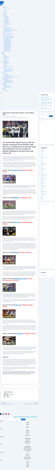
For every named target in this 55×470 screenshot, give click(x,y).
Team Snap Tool (6, 28)
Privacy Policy (27, 455)
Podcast (42, 177)
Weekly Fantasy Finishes (8, 30)
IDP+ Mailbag (6, 21)
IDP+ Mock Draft (7, 22)
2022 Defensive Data (7, 44)
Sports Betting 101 (7, 62)
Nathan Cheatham (3, 411)
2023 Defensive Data (7, 40)
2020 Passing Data (7, 48)
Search (42, 114)
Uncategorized (43, 194)
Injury (42, 166)
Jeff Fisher (12, 160)
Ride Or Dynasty (43, 186)
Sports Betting (43, 191)
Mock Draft (43, 168)
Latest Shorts (6, 17)
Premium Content (43, 179)
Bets (2, 53)
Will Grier (17, 222)
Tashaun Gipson (33, 267)
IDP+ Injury (6, 25)
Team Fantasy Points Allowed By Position (11, 29)
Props (5, 64)
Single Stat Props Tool (7, 70)
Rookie (42, 188)
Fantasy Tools (5, 73)
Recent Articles (6, 8)
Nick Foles (15, 157)
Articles (4, 7)
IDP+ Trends (6, 19)
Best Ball (42, 151)
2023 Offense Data (7, 39)
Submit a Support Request (18, 468)
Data (4, 35)
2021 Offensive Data (7, 46)
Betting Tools (5, 79)
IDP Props (5, 58)
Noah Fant (17, 197)
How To (5, 13)
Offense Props (6, 56)
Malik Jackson (9, 294)
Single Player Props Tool (8, 71)
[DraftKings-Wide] (19, 386)
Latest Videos (6, 16)
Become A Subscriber (7, 85)
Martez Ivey (18, 305)
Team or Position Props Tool (8, 82)
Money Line (6, 63)
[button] (2, 2)
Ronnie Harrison (9, 267)
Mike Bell (17, 252)
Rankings (3, 52)
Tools (4, 26)
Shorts (42, 189)
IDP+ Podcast (6, 18)
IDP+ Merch (6, 90)
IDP (4, 11)
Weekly (42, 197)
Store (4, 89)
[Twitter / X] (9, 396)
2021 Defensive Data (7, 47)
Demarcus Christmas (20, 278)
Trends (42, 192)
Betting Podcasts (6, 61)
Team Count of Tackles (8, 27)
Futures (5, 65)
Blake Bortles (16, 156)
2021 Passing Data (7, 45)
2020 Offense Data (7, 49)
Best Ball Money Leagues (8, 66)
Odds (5, 55)
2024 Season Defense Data (8, 36)
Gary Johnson (19, 333)
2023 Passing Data (7, 38)
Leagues (4, 88)
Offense (5, 12)
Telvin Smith (25, 349)
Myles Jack (30, 349)
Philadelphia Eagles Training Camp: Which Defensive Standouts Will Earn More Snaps (46, 103)
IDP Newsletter (43, 163)
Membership (4, 83)
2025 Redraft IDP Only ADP (8, 34)
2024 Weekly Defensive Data (9, 37)
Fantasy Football (43, 157)
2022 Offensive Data (7, 43)
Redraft (5, 10)
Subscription (5, 84)
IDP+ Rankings (6, 20)
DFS (41, 154)
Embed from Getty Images (6, 254)
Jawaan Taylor (17, 170)
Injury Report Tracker (7, 31)
